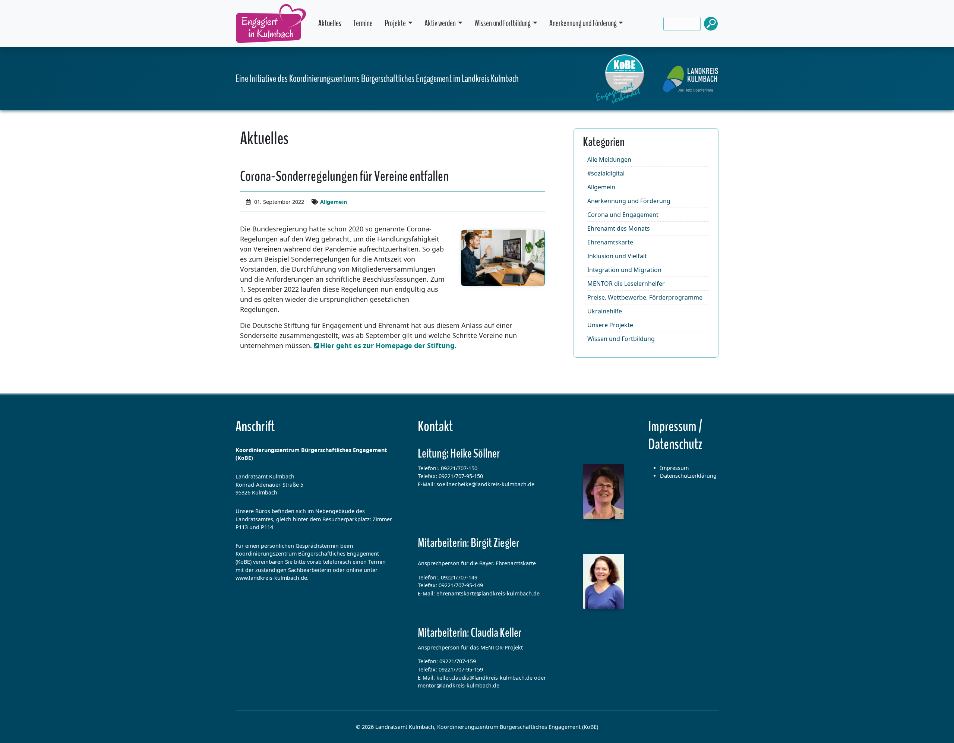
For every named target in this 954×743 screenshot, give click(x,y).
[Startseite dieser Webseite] (620, 79)
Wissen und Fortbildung (502, 23)
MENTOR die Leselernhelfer (626, 283)
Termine (363, 23)
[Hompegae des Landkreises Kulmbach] (690, 79)
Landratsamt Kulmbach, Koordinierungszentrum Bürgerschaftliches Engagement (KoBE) (486, 726)
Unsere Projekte (610, 325)
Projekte (395, 23)
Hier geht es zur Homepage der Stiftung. (388, 345)
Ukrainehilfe (604, 311)
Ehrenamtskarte (610, 242)
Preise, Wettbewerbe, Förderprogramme (644, 297)
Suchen (711, 24)
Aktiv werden (440, 23)
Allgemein (333, 201)
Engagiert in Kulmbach (271, 23)
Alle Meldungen (609, 159)
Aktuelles (329, 23)
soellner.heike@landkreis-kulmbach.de (485, 484)
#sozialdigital (606, 173)
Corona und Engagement (622, 215)
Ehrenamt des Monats (618, 228)
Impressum (674, 467)
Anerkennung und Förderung (583, 23)
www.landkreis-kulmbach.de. (272, 577)
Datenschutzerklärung (688, 475)
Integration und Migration (624, 270)
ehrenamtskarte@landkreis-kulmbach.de (488, 593)
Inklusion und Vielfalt (617, 256)
